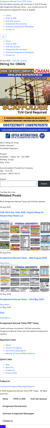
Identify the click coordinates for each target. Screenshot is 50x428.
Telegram (31, 386)
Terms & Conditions (14, 348)
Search (3, 179)
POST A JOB (11, 18)
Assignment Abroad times (16, 24)
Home (8, 15)
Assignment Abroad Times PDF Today (16, 1)
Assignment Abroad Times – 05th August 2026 (23, 258)
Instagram (14, 386)
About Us (9, 367)
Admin (8, 345)
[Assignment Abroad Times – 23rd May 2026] (25, 291)
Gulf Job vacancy (13, 21)
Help (7, 364)
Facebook (4, 386)
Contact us (10, 29)
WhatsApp (22, 386)
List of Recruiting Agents (16, 351)
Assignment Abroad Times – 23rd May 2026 (22, 299)
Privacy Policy (11, 373)
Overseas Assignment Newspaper (20, 27)
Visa (2, 312)
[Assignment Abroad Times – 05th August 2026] (25, 250)
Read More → (6, 221)
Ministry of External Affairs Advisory (20, 353)
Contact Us (10, 370)
